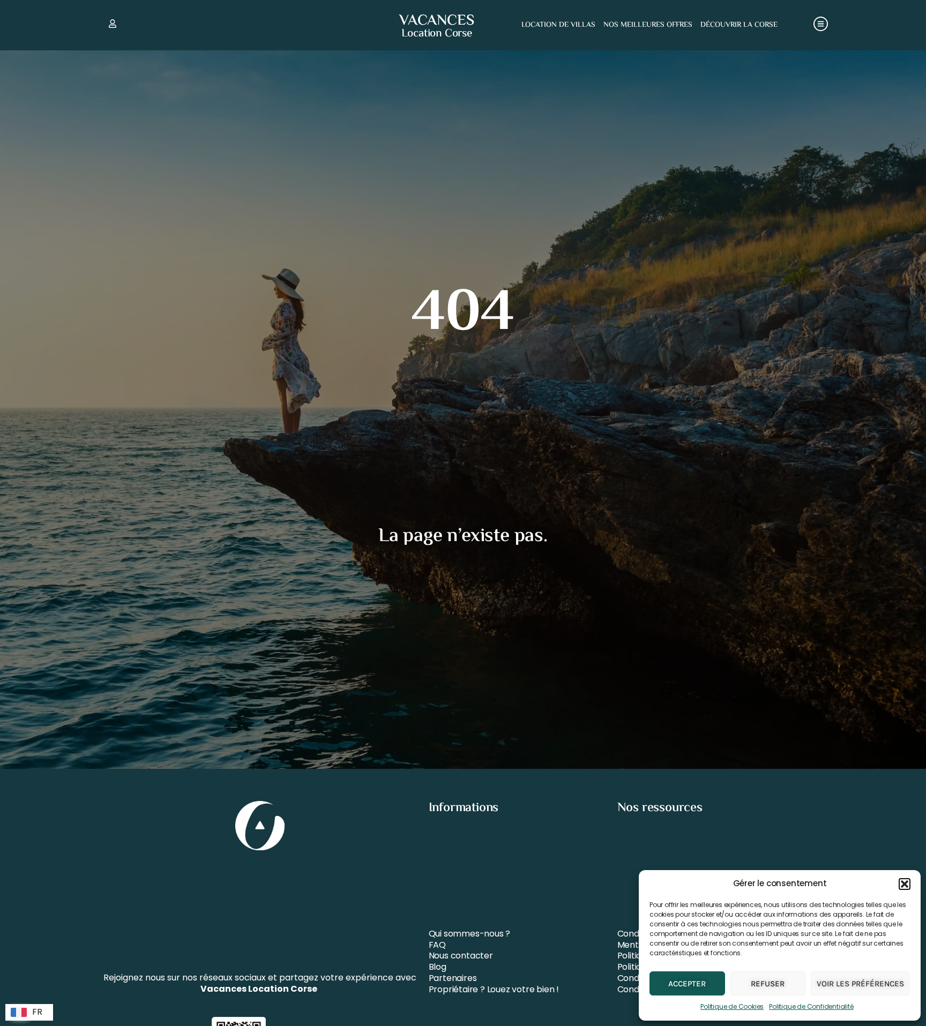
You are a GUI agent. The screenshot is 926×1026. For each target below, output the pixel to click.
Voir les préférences (860, 983)
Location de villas (558, 25)
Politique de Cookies (732, 1006)
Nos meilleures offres (647, 25)
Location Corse (436, 33)
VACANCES (436, 21)
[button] (904, 884)
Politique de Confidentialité (811, 1006)
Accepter (687, 983)
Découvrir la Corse (739, 25)
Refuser (768, 983)
